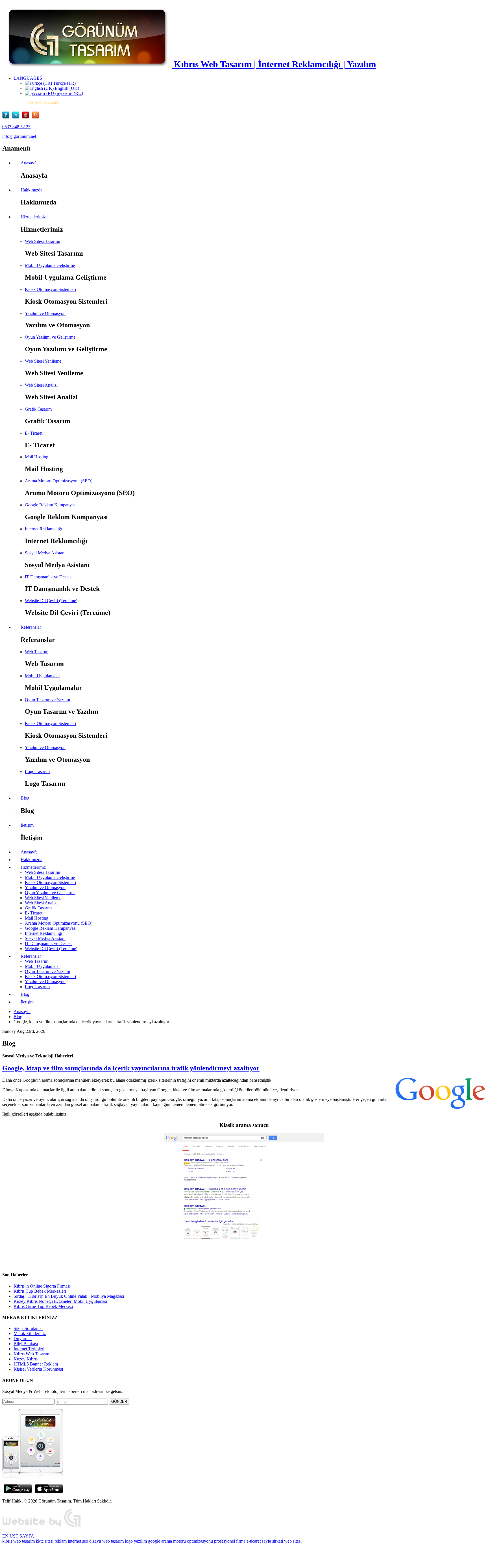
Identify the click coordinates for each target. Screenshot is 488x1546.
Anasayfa (22, 1011)
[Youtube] (27, 117)
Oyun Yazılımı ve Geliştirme (50, 337)
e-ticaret (254, 1541)
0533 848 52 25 (16, 126)
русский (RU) (69, 93)
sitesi (49, 1541)
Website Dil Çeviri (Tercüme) (51, 600)
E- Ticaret (33, 433)
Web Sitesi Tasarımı (42, 241)
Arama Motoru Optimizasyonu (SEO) (58, 480)
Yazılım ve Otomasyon (45, 313)
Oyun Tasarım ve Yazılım (47, 699)
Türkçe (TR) (64, 83)
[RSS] (35, 117)
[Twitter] (17, 117)
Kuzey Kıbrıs (26, 1358)
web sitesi (293, 1541)
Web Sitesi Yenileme (43, 361)
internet (74, 1541)
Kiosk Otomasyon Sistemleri (50, 289)
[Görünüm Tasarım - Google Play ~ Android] (17, 1491)
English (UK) (66, 88)
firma (240, 1541)
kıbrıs (7, 1541)
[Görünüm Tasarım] (41, 1526)
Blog (18, 1016)
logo (129, 1541)
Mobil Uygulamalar (42, 675)
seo (85, 1541)
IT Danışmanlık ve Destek (48, 576)
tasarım (28, 1541)
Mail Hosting (36, 456)
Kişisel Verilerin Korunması (38, 1369)
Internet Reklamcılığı (43, 528)
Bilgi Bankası (26, 1343)
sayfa (266, 1541)
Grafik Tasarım (38, 409)
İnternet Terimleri (29, 1348)
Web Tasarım (36, 651)
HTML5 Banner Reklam (36, 1364)
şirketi (277, 1541)
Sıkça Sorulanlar (28, 1328)
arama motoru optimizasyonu (187, 1541)
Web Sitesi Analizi (41, 385)
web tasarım (113, 1541)
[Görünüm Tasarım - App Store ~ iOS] (48, 1491)
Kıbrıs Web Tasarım (31, 1353)
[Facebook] (7, 117)
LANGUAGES (28, 78)
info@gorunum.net (19, 136)
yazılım (140, 1541)
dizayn (95, 1541)
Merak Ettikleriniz (30, 1333)
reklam (61, 1541)
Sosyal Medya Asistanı (45, 552)
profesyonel (224, 1541)
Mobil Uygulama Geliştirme (50, 265)
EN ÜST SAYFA (18, 1536)
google (154, 1541)
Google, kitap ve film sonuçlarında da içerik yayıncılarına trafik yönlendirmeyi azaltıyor (131, 1068)
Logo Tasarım (37, 771)
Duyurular (23, 1338)
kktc (39, 1541)
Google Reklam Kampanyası (51, 504)
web (17, 1541)
